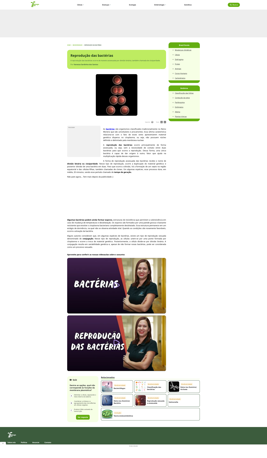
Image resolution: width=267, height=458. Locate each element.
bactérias (110, 129)
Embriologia (159, 5)
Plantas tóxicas (181, 116)
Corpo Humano (181, 73)
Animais (178, 69)
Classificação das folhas (184, 93)
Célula (79, 5)
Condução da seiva (182, 98)
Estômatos (179, 107)
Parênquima (180, 102)
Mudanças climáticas (183, 50)
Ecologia (132, 5)
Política (24, 442)
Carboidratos (180, 78)
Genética (188, 5)
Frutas (177, 64)
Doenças (105, 5)
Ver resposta (83, 417)
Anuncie (35, 442)
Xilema (177, 112)
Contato (47, 442)
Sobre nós (12, 442)
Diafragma (179, 59)
